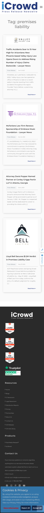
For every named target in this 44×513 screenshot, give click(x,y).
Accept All (37, 508)
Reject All (26, 508)
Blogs (7, 393)
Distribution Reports (12, 405)
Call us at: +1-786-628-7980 (14, 481)
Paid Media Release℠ (12, 442)
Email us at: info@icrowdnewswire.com (18, 477)
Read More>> (32, 94)
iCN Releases (10, 425)
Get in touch (9, 474)
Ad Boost (9, 446)
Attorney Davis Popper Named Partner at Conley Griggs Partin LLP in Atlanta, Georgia (21, 179)
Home (8, 389)
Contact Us (9, 421)
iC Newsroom (10, 397)
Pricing (8, 409)
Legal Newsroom (11, 401)
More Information (11, 508)
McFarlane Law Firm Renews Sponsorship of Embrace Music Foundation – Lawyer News (20, 129)
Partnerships (10, 413)
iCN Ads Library (10, 428)
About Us (9, 417)
